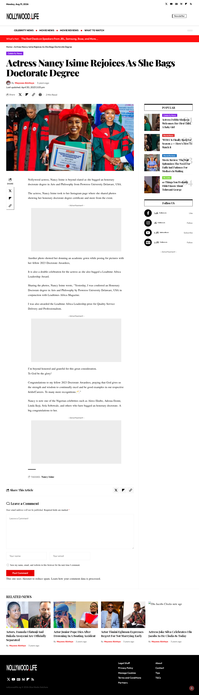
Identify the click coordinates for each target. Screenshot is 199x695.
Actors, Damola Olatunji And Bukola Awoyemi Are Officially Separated (26, 636)
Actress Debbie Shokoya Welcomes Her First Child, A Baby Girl (176, 123)
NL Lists (166, 178)
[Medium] (181, 4)
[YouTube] (171, 4)
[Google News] (176, 4)
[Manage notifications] (191, 688)
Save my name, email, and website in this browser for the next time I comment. (45, 564)
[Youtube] (168, 232)
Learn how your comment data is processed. (76, 578)
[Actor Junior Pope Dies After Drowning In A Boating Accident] (76, 614)
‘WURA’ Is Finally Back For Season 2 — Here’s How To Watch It (177, 143)
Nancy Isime (48, 476)
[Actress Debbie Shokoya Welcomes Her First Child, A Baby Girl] (152, 122)
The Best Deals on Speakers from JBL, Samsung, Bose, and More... (59, 38)
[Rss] (191, 4)
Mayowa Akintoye (24, 82)
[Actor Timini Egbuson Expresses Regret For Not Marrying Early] (123, 614)
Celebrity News (15, 53)
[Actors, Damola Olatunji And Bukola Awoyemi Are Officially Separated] (28, 614)
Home (9, 46)
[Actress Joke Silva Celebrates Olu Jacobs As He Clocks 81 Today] (170, 614)
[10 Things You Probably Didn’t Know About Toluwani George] (152, 184)
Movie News (168, 135)
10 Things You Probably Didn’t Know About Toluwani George (175, 186)
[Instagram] (168, 223)
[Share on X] (20, 95)
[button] (190, 16)
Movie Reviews (169, 155)
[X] (166, 4)
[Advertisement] (76, 229)
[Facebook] (168, 213)
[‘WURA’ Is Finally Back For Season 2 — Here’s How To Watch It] (152, 142)
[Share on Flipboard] (27, 95)
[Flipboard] (186, 4)
